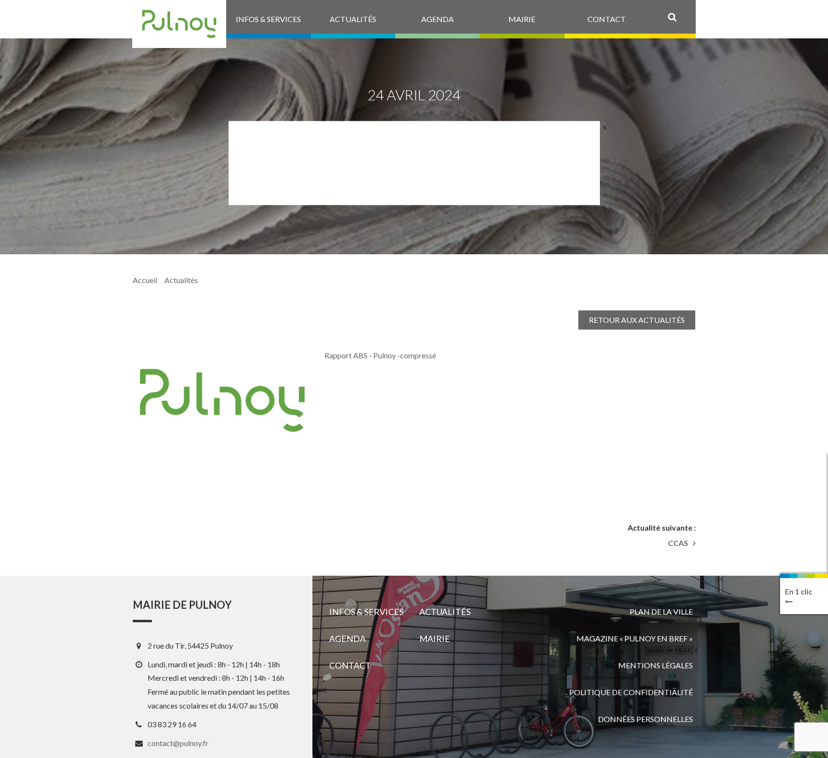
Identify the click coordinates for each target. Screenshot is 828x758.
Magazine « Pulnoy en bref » (634, 638)
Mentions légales (655, 665)
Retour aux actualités (637, 319)
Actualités (181, 279)
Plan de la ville (661, 611)
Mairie (434, 638)
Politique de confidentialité (631, 692)
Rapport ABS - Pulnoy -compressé (380, 355)
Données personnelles (645, 718)
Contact (350, 665)
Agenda (347, 638)
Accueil (145, 279)
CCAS (678, 543)
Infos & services (366, 611)
